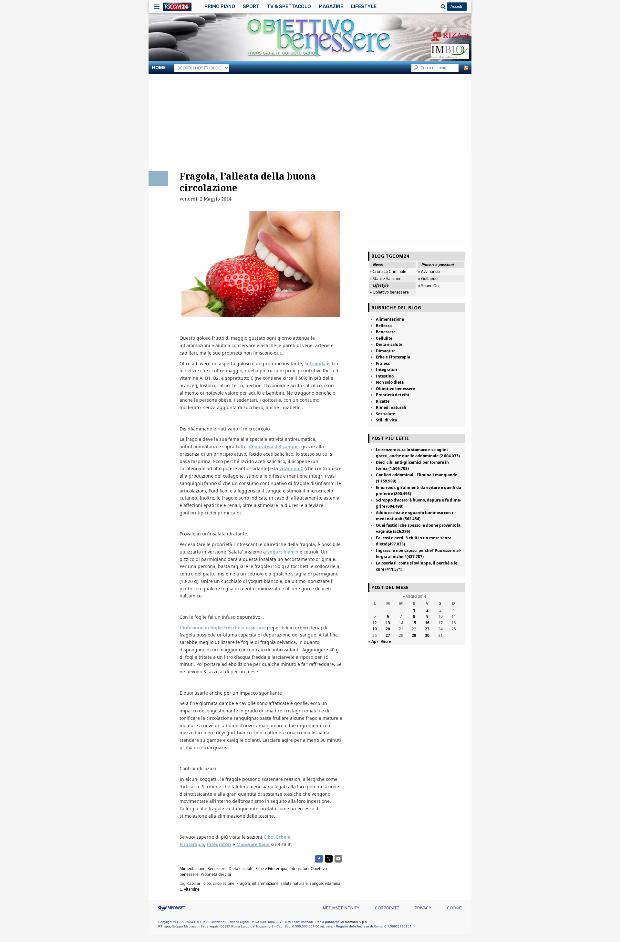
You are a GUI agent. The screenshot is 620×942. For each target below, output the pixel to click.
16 (427, 623)
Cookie (454, 908)
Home (159, 67)
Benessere (217, 868)
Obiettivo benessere (395, 388)
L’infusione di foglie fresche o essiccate (223, 628)
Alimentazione (192, 868)
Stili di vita (386, 420)
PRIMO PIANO (219, 6)
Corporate (387, 908)
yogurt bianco (282, 552)
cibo (207, 883)
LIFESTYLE (364, 6)
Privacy (423, 908)
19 (374, 629)
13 (388, 623)
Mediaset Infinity (341, 908)
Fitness (383, 363)
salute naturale (294, 883)
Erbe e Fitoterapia (271, 868)
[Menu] (156, 6)
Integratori (219, 844)
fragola (318, 363)
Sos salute (385, 414)
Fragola (243, 883)
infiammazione (265, 883)
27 (388, 635)
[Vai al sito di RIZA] (410, 36)
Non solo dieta (390, 382)
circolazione (223, 883)
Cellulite (384, 338)
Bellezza (384, 325)
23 (427, 629)
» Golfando (428, 278)
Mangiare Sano (253, 844)
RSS (466, 68)
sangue (316, 883)
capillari (194, 883)
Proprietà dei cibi (216, 874)
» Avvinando (429, 271)
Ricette (382, 401)
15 (414, 623)
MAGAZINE (331, 6)
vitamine (192, 889)
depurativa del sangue (274, 446)
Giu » (386, 641)
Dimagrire (386, 351)
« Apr (373, 641)
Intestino (385, 376)
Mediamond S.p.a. (354, 922)
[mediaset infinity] (172, 908)
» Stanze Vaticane (385, 278)
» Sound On (428, 285)
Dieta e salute (241, 868)
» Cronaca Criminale (388, 271)
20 (388, 629)
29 (414, 635)
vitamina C (291, 468)
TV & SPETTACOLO (289, 6)
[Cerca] (442, 6)
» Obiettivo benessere (389, 292)
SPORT (251, 6)
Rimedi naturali (391, 407)
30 (427, 635)
